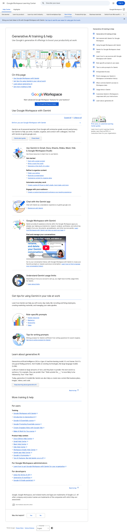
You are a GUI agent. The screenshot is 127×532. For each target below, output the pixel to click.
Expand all (67, 118)
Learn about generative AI (22, 84)
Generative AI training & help (103, 29)
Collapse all (77, 118)
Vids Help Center (19, 447)
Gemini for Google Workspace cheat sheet (108, 51)
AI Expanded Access (103, 72)
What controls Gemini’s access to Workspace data (107, 84)
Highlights (16, 9)
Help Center (6, 9)
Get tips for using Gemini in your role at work (29, 81)
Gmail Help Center (19, 441)
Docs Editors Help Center (22, 439)
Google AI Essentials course (23, 421)
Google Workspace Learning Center (21, 3)
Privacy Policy (20, 528)
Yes (31, 515)
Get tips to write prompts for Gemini (38, 340)
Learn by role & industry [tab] (35, 14)
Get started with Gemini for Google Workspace (108, 39)
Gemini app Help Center (21, 453)
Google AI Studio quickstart (23, 480)
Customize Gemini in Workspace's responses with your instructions (107, 95)
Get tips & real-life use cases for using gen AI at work (62, 20)
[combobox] (78, 3)
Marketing (31, 320)
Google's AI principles (21, 455)
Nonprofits (31, 323)
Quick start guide (20, 138)
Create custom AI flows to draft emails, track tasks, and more (48, 185)
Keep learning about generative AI (25, 385)
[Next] (123, 14)
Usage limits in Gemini (103, 90)
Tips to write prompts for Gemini (107, 67)
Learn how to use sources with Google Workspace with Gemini (108, 57)
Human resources (33, 318)
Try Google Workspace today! (46, 104)
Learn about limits (34, 284)
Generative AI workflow (21, 478)
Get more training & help (22, 87)
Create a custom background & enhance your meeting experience (49, 192)
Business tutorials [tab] (95, 14)
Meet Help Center (19, 444)
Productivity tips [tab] (80, 14)
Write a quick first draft (35, 163)
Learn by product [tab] (18, 14)
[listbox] (43, 528)
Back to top (73, 390)
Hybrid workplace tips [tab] (54, 14)
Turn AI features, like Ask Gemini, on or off (28, 458)
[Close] (124, 19)
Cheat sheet (35, 138)
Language (41, 525)
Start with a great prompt (36, 161)
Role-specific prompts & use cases (107, 63)
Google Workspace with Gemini (24, 413)
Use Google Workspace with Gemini (26, 78)
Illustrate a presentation (36, 175)
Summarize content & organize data (40, 178)
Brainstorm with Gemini (35, 208)
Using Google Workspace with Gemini (108, 45)
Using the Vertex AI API (21, 475)
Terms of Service (29, 528)
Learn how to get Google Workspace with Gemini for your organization (39, 467)
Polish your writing (34, 173)
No (40, 515)
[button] (3, 3)
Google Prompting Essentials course (26, 424)
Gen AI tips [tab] (68, 14)
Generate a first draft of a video (38, 166)
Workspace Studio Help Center (24, 450)
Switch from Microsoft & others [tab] (115, 14)
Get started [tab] (5, 14)
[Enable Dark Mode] (52, 528)
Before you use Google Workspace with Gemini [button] (29, 123)
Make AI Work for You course (23, 431)
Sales (29, 325)
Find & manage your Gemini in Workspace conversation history (106, 77)
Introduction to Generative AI (24, 417)
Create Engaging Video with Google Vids (28, 428)
